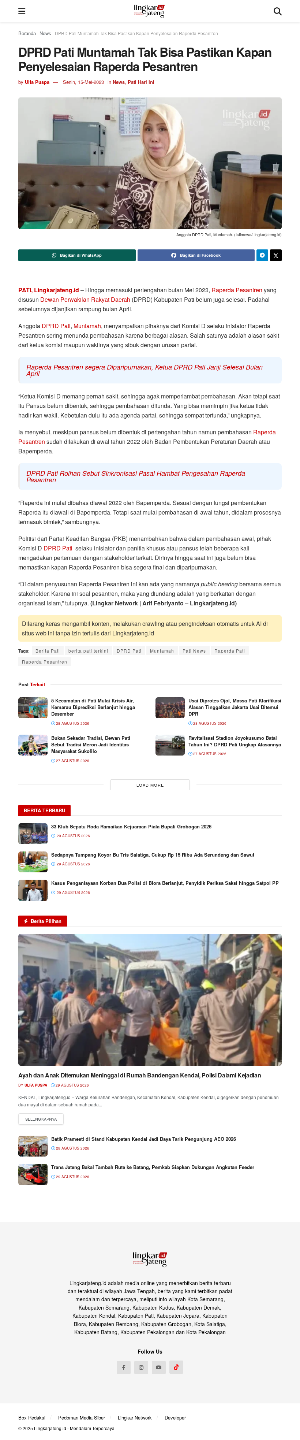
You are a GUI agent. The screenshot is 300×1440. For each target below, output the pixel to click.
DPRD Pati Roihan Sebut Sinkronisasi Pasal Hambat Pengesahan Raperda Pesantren (135, 476)
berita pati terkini (88, 650)
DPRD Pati (56, 326)
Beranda (27, 33)
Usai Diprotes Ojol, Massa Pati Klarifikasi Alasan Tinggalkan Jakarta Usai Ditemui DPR (234, 707)
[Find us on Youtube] (159, 1367)
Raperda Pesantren (236, 290)
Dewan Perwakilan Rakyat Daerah (85, 299)
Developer (175, 1417)
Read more (41, 1119)
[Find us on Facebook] (124, 1367)
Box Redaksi (31, 1417)
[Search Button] (278, 11)
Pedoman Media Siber (81, 1417)
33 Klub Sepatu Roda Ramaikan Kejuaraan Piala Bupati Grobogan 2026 (131, 826)
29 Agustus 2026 (72, 1085)
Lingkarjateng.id (50, 1428)
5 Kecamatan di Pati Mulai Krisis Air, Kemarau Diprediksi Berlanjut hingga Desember (93, 707)
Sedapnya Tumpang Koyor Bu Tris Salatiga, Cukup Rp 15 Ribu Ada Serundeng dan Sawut (152, 854)
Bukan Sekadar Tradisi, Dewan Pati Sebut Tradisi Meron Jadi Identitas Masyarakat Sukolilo (90, 744)
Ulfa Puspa (37, 81)
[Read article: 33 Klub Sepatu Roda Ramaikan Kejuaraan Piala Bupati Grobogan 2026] (33, 833)
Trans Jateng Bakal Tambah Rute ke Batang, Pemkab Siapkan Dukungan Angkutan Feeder (152, 1166)
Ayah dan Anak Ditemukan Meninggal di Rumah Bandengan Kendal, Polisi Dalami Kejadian (139, 1075)
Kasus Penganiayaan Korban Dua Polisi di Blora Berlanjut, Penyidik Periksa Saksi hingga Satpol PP (165, 882)
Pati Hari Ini (141, 81)
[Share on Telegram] (262, 255)
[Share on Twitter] (276, 255)
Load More (150, 785)
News (45, 33)
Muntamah (87, 326)
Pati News (194, 650)
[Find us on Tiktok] (176, 1367)
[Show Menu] (21, 11)
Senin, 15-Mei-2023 (83, 81)
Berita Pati (47, 650)
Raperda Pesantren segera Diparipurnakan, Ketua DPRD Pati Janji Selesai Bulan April (144, 370)
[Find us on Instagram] (141, 1367)
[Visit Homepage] (149, 11)
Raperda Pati (229, 650)
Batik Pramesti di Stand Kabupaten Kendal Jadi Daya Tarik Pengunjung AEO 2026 (143, 1138)
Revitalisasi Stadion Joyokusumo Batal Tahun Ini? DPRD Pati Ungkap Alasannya (234, 741)
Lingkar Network (135, 1417)
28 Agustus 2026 (72, 723)
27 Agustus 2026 (72, 760)
